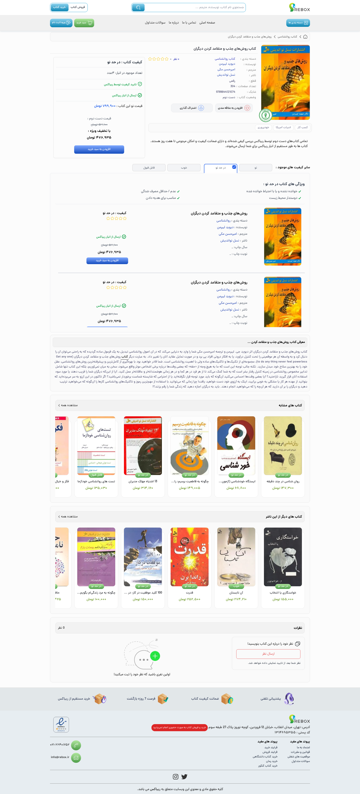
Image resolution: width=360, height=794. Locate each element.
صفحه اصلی (207, 22)
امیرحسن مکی (226, 70)
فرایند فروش (270, 752)
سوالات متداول (155, 22)
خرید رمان (272, 761)
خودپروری (263, 127)
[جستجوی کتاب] (138, 7)
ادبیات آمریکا (283, 127)
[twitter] (184, 777)
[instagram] (175, 777)
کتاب (125, 357)
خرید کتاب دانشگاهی (265, 757)
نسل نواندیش (226, 75)
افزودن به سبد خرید (99, 149)
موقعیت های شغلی (299, 757)
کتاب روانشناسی (225, 59)
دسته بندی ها (295, 23)
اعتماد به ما (303, 748)
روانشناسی (223, 220)
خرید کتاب (59, 7)
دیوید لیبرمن (227, 64)
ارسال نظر (268, 654)
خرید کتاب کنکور (268, 766)
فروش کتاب (78, 7)
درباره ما (174, 22)
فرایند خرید (271, 748)
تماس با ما (189, 22)
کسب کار (303, 127)
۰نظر (176, 59)
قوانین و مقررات (300, 752)
